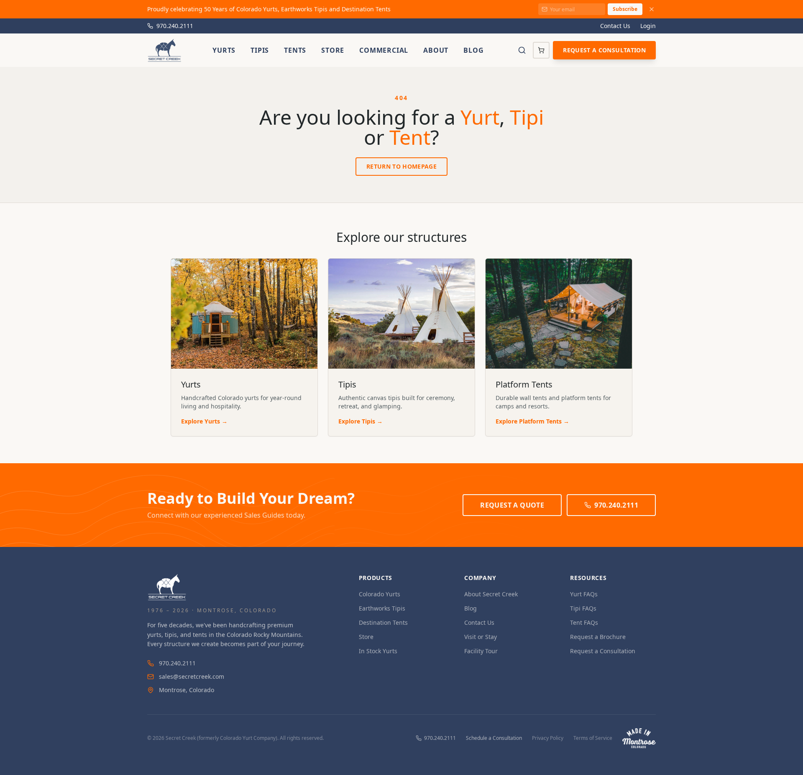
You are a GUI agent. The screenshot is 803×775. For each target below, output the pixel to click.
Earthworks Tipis (382, 608)
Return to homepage (401, 166)
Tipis (260, 50)
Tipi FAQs (583, 608)
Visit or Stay (480, 637)
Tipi (527, 117)
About (435, 50)
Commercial (383, 50)
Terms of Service (592, 738)
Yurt (479, 117)
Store (332, 50)
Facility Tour (481, 651)
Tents (295, 50)
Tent (409, 137)
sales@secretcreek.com (191, 676)
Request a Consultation (604, 50)
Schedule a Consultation (494, 738)
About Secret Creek (491, 594)
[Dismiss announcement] (651, 9)
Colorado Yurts (379, 594)
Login (648, 26)
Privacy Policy (547, 738)
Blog (473, 50)
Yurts (223, 50)
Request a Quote (512, 505)
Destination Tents (383, 622)
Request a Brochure (598, 637)
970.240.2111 (174, 26)
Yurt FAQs (584, 594)
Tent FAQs (584, 622)
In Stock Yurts (378, 651)
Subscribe (625, 9)
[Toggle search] (521, 50)
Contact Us (615, 26)
